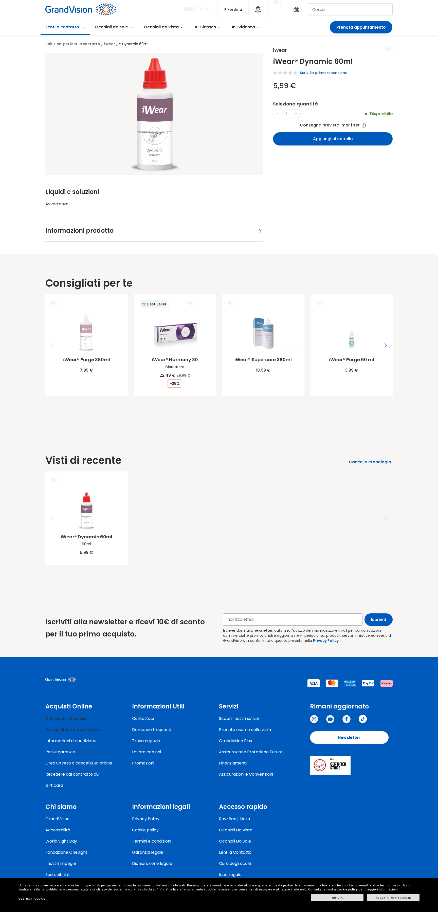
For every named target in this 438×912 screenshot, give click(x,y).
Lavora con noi (146, 752)
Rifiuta (337, 897)
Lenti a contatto (62, 27)
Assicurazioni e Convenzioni (246, 774)
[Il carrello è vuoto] (296, 9)
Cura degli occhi (235, 863)
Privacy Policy (326, 640)
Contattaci (143, 718)
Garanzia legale (147, 852)
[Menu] (52, 345)
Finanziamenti (233, 763)
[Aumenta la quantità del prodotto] (296, 114)
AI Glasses (205, 27)
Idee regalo (230, 875)
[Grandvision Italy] (346, 719)
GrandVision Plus (235, 741)
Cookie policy (145, 830)
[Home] (80, 9)
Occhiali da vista (161, 27)
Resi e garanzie (60, 752)
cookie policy (347, 889)
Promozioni (143, 763)
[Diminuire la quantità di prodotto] (277, 114)
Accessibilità (57, 830)
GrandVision (57, 819)
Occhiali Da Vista (235, 830)
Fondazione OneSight (66, 852)
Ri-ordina (233, 9)
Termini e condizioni (151, 841)
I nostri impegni (60, 863)
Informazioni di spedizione (70, 741)
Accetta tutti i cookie (393, 897)
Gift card (54, 785)
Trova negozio (146, 741)
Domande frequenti (151, 730)
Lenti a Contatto (235, 852)
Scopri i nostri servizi (239, 718)
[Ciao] (198, 9)
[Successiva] (385, 345)
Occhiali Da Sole (235, 841)
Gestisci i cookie (32, 898)
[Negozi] (258, 9)
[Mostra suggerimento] (364, 125)
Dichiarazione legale (152, 863)
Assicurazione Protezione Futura (251, 752)
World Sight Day (61, 841)
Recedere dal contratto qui (72, 774)
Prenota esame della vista (245, 730)
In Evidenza (243, 27)
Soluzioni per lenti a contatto (72, 43)
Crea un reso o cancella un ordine (78, 763)
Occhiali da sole (111, 27)
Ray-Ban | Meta (234, 819)
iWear (109, 43)
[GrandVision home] (83, 679)
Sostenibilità (57, 875)
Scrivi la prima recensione (323, 73)
